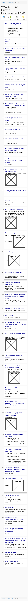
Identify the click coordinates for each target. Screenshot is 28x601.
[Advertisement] (14, 582)
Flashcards (10, 2)
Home (3, 2)
